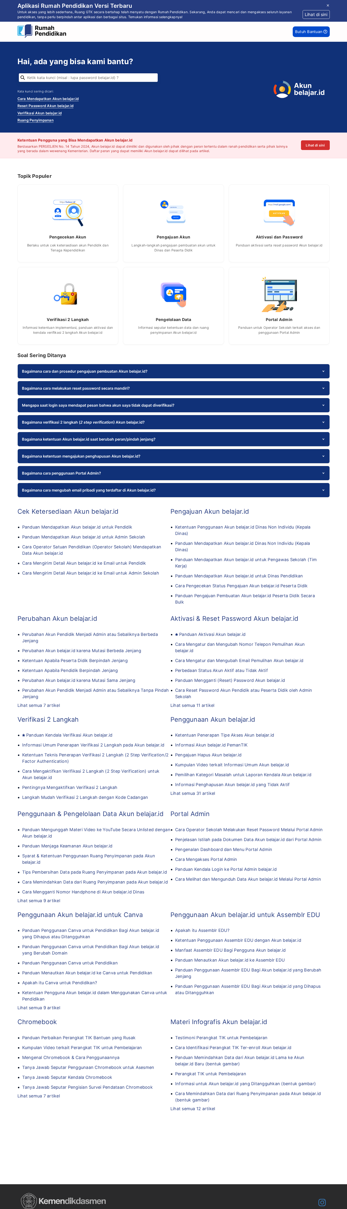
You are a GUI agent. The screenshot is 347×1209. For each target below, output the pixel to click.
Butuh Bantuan (309, 31)
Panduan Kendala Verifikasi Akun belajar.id (69, 735)
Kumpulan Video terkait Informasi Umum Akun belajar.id (232, 764)
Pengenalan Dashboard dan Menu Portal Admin (223, 849)
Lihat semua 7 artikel (38, 705)
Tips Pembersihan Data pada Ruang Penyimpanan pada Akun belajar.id (94, 872)
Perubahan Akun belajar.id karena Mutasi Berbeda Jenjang (81, 650)
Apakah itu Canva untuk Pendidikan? (59, 982)
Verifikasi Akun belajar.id (39, 113)
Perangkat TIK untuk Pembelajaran (210, 1073)
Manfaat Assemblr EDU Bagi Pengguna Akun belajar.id (230, 950)
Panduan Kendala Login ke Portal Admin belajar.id (226, 869)
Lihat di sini (315, 145)
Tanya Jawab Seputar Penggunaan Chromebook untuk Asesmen (88, 1067)
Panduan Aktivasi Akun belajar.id (212, 634)
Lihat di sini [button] (316, 14)
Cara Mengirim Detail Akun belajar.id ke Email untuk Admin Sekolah (90, 573)
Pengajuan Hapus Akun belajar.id (208, 754)
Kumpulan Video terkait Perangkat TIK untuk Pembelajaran (82, 1047)
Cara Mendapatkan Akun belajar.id (48, 98)
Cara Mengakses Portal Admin (206, 859)
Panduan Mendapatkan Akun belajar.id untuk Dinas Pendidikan (239, 575)
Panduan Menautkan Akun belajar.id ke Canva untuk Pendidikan (87, 972)
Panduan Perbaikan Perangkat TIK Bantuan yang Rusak (79, 1037)
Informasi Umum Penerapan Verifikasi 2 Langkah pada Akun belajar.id (93, 744)
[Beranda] (43, 31)
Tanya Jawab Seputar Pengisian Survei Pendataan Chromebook (87, 1087)
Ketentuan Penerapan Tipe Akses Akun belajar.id (224, 735)
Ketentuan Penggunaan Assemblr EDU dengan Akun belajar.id (238, 940)
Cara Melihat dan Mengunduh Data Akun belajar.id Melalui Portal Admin (248, 879)
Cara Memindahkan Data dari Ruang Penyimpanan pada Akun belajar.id (95, 882)
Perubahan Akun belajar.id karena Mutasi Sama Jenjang (78, 680)
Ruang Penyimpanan (35, 120)
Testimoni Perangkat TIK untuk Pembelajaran (221, 1037)
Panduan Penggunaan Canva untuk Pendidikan (70, 962)
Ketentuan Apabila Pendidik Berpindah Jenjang (70, 670)
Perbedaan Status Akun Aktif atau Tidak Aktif (221, 670)
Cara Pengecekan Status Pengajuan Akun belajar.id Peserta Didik (241, 585)
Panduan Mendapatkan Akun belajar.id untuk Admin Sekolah (83, 536)
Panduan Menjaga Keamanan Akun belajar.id (67, 845)
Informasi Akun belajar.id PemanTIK (211, 744)
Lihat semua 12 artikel (192, 1108)
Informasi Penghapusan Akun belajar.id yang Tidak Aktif (232, 784)
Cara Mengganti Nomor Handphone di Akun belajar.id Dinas (83, 891)
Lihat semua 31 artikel (192, 793)
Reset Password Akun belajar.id (45, 106)
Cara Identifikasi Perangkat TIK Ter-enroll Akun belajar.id (233, 1047)
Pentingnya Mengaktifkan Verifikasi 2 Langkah (70, 787)
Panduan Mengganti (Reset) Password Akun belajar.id (230, 680)
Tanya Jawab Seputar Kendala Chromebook (67, 1077)
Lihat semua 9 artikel (38, 900)
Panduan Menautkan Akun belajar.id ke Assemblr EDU (230, 960)
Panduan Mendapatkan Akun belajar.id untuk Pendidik (77, 527)
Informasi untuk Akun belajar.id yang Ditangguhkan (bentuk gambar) (245, 1083)
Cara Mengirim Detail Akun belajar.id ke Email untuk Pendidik (84, 563)
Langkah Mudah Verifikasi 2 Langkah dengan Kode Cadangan (85, 797)
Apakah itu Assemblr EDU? (202, 930)
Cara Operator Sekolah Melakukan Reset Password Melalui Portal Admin (249, 829)
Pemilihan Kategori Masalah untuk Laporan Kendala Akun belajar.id (243, 774)
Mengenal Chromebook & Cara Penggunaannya (71, 1057)
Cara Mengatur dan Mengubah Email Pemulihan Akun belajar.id (239, 660)
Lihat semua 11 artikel (192, 705)
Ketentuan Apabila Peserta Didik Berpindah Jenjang (75, 660)
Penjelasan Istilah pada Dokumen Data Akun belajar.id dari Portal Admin (248, 839)
